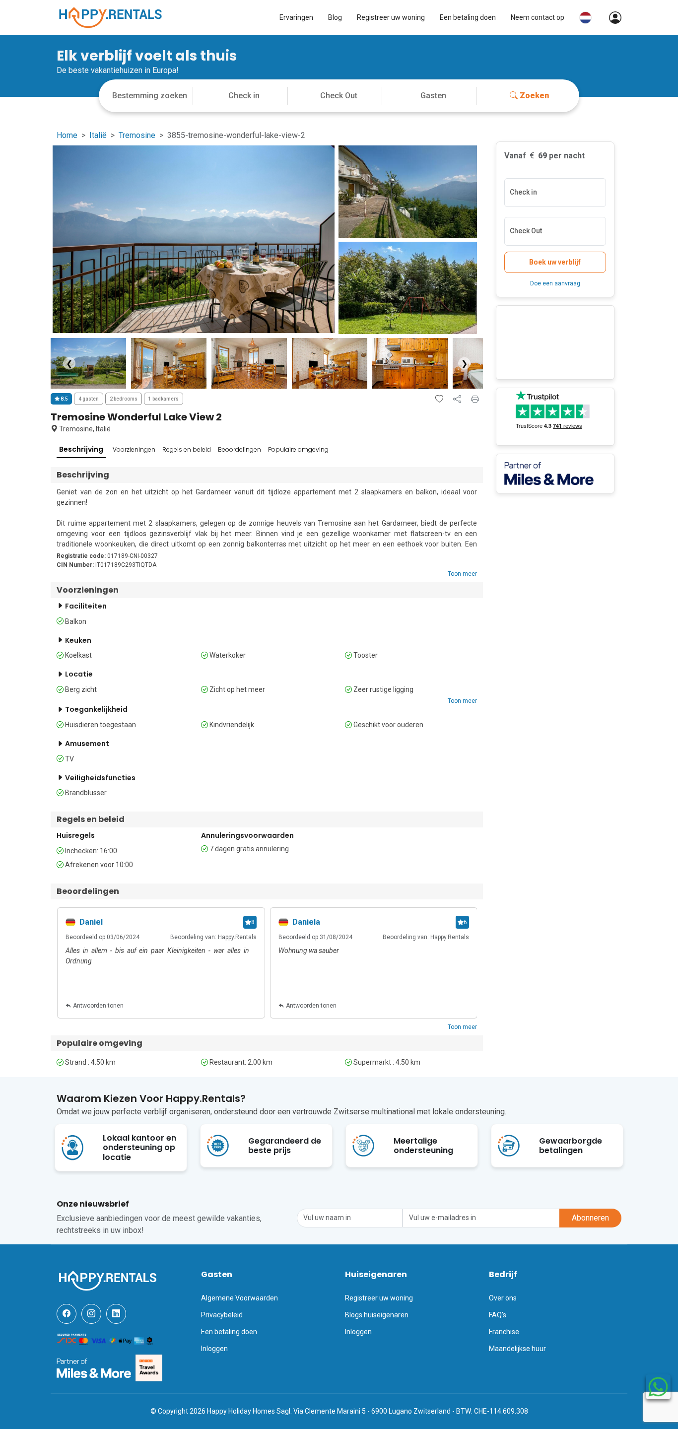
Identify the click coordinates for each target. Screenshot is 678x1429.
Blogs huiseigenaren (376, 1314)
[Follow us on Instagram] (91, 1314)
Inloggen (214, 1348)
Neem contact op (537, 17)
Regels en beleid (186, 449)
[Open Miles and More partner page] (94, 1367)
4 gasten (88, 399)
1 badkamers (163, 399)
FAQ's (497, 1314)
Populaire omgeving (298, 449)
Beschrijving (81, 449)
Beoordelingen (239, 449)
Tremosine (137, 135)
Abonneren (590, 1218)
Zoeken (534, 95)
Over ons (503, 1297)
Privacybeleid (222, 1314)
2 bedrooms (123, 399)
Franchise (504, 1331)
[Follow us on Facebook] (66, 1314)
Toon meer (462, 573)
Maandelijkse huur (517, 1348)
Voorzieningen (134, 449)
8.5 (64, 399)
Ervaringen (296, 17)
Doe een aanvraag (555, 283)
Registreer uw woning (391, 17)
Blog (335, 17)
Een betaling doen (468, 17)
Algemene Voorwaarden (239, 1297)
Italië (98, 135)
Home (67, 135)
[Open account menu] (610, 17)
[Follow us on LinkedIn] (116, 1314)
